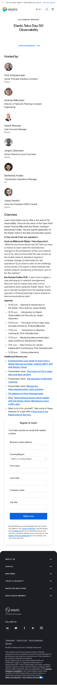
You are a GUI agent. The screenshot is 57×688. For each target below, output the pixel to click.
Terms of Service (28, 529)
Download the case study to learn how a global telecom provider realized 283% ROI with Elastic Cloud (30, 363)
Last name (14, 478)
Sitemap (8, 644)
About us (10, 559)
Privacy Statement (36, 640)
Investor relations (15, 588)
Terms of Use (21, 640)
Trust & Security (14, 581)
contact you (16, 531)
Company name (17, 490)
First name (15, 466)
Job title (13, 502)
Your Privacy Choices (30, 677)
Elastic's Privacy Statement (19, 536)
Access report (49, 2)
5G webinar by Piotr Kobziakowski (25, 393)
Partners (10, 574)
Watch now (28, 516)
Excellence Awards (15, 596)
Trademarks (10, 640)
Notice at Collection (13, 677)
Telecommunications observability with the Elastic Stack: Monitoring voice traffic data (28, 400)
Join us (9, 566)
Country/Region (17, 454)
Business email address (21, 442)
